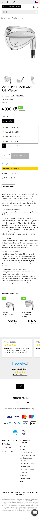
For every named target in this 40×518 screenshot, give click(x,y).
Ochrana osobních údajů (28, 463)
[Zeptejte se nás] (13, 2)
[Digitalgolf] (20, 386)
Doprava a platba (26, 452)
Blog (21, 481)
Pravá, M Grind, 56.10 (12, 141)
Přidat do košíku (19, 156)
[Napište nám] (8, 2)
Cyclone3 (32, 493)
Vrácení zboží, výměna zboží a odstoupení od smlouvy (27, 458)
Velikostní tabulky (26, 478)
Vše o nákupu (25, 467)
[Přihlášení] (33, 6)
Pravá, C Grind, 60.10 (12, 132)
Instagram (7, 447)
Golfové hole (5, 18)
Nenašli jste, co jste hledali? (10, 164)
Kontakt (23, 446)
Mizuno (22, 18)
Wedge (15, 18)
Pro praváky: (8, 121)
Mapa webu (24, 475)
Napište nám (8, 451)
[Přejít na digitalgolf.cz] (36, 2)
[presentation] (33, 293)
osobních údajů (29, 408)
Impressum (24, 449)
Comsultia (20, 494)
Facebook (15, 173)
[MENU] (37, 6)
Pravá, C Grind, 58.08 (12, 127)
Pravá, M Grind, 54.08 (12, 136)
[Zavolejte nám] (3, 2)
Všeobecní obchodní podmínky (27, 471)
